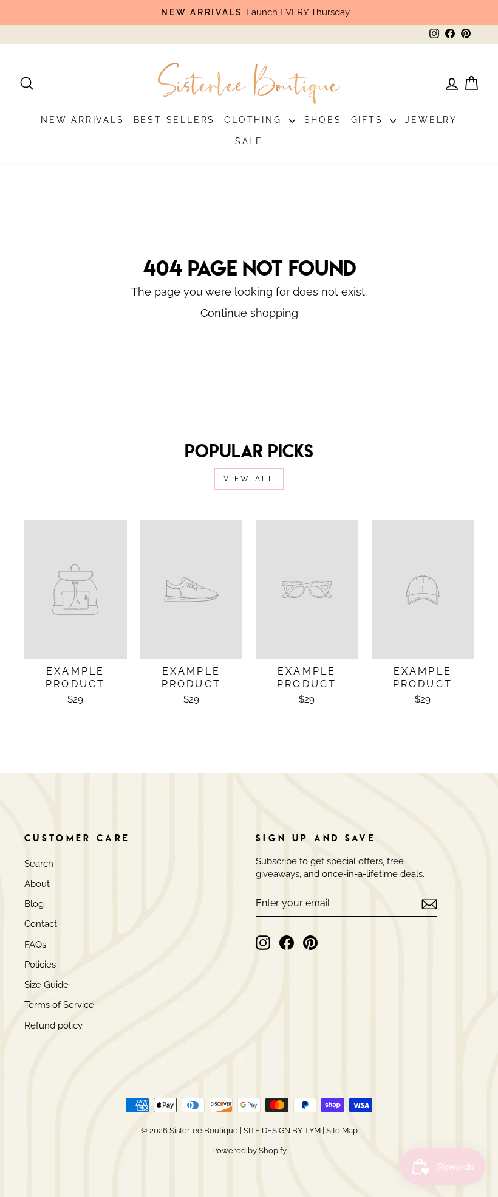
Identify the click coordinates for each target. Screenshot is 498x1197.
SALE (249, 141)
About (37, 883)
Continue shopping (249, 313)
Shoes (323, 120)
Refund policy (53, 1025)
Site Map (341, 1130)
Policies (40, 964)
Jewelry (431, 120)
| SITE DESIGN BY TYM (280, 1130)
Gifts (369, 120)
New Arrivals (82, 120)
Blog (34, 903)
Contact (40, 923)
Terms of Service (59, 1004)
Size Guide (46, 984)
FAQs (35, 944)
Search (38, 863)
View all (249, 478)
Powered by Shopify (249, 1150)
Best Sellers (175, 120)
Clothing (254, 120)
